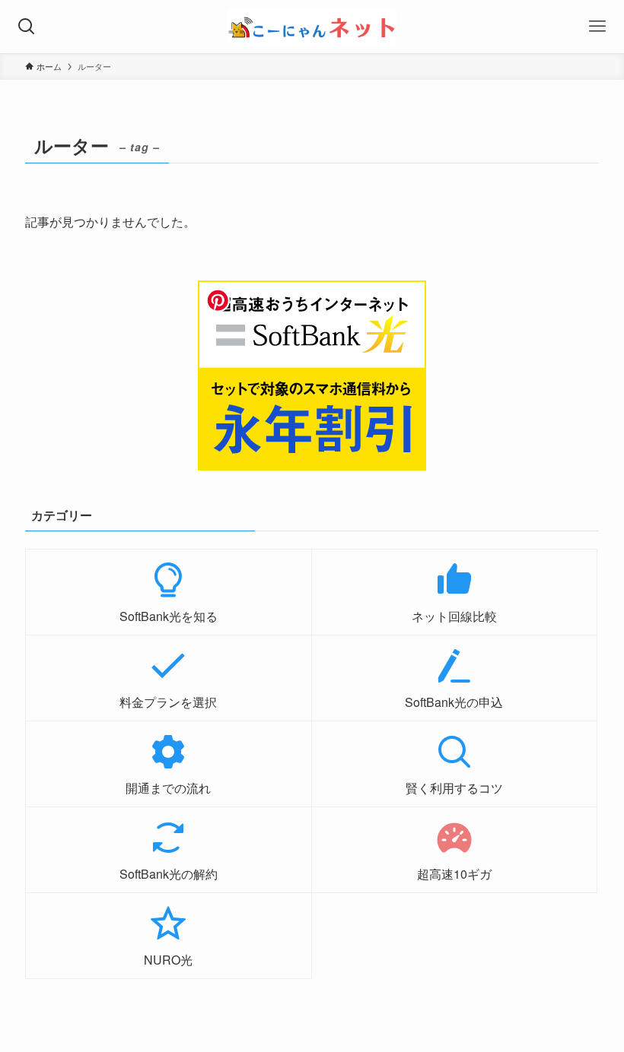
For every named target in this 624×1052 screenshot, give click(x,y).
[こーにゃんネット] (312, 26)
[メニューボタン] (597, 26)
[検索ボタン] (26, 26)
